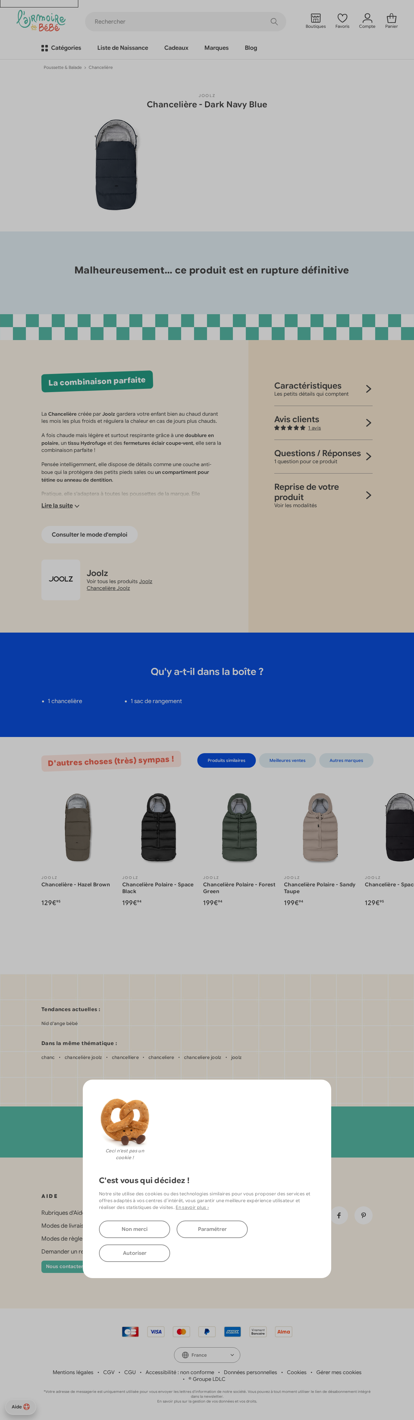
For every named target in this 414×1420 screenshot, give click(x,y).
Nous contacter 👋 (68, 1266)
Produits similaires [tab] (226, 760)
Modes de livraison (66, 1225)
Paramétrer (212, 1229)
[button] (297, 428)
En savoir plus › (192, 1207)
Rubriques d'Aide (63, 1212)
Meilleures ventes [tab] (287, 760)
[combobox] (207, 1355)
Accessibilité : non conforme (180, 1372)
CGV (108, 1372)
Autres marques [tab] (346, 760)
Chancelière (101, 67)
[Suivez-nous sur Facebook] (339, 1215)
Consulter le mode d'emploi (89, 534)
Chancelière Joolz (108, 588)
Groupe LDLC (209, 1379)
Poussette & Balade (63, 67)
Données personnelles (250, 1372)
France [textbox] (199, 1355)
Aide (17, 1407)
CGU (130, 1372)
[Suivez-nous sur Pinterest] (363, 1215)
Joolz (207, 95)
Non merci (134, 1229)
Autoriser (135, 1253)
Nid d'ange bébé (59, 1023)
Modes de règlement (68, 1238)
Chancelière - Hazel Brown (75, 884)
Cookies (297, 1372)
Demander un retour (68, 1251)
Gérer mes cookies (339, 1372)
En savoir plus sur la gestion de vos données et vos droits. (207, 1401)
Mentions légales (73, 1372)
